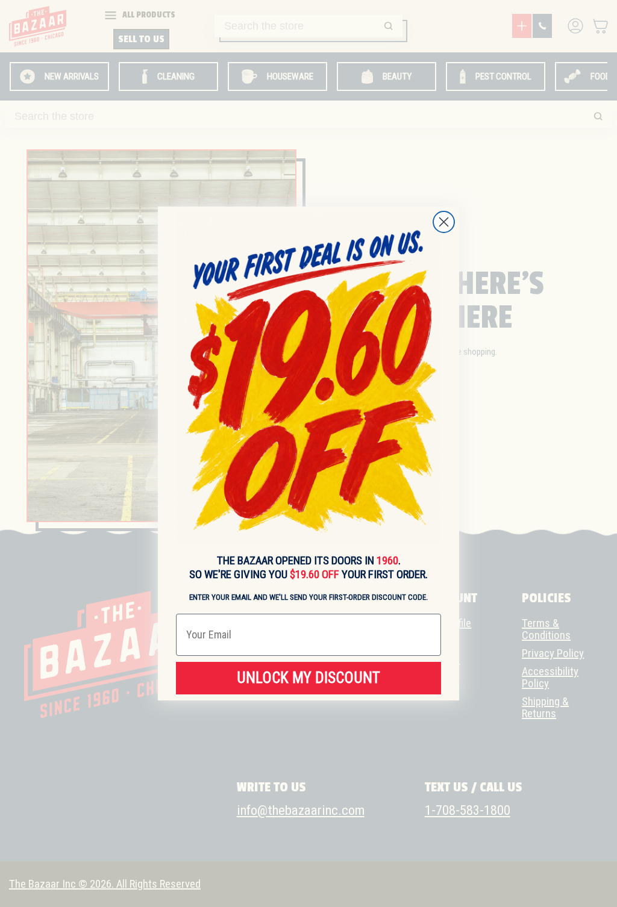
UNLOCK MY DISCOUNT (308, 678)
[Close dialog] (443, 221)
